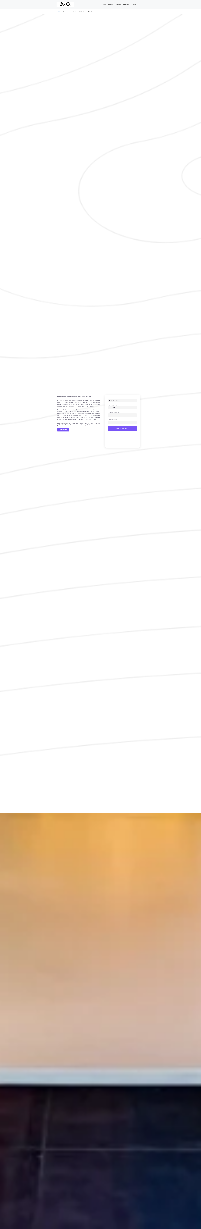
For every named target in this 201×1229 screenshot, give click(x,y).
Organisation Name (113, 412)
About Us (110, 4)
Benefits (134, 4)
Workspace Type (113, 405)
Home (104, 4)
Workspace (126, 4)
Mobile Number (112, 419)
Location (118, 4)
